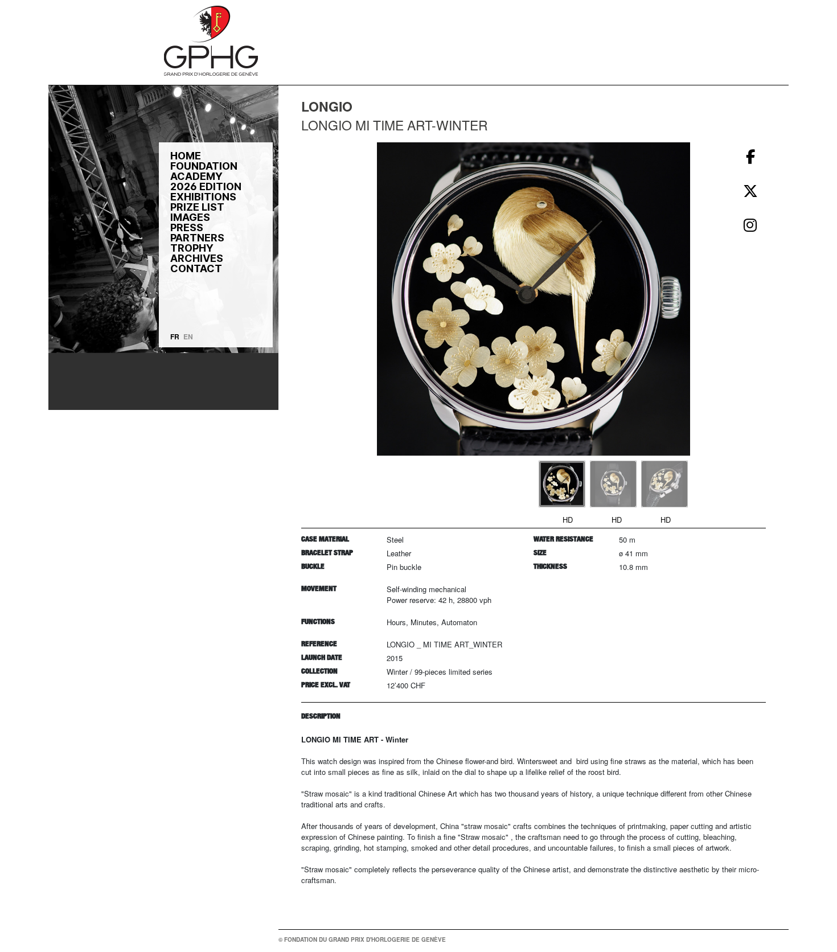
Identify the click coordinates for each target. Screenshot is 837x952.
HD (568, 519)
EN (188, 336)
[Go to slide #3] (664, 484)
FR (174, 336)
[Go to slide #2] (613, 484)
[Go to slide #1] (562, 484)
